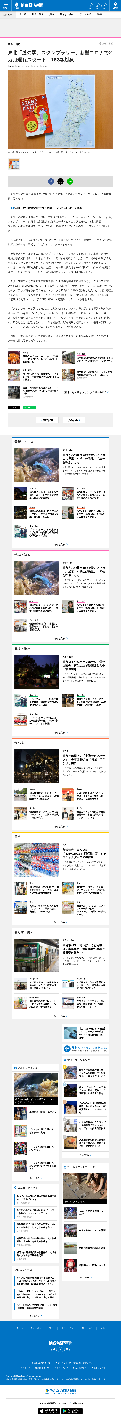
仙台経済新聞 (28, 5)
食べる (22, 14)
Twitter (97, 6)
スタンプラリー (23, 66)
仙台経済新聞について (40, 1363)
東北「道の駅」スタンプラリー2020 (85, 392)
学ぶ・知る (86, 14)
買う (51, 14)
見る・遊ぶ (38, 14)
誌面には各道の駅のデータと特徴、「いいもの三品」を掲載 (48, 207)
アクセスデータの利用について (36, 1368)
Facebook (90, 6)
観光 (12, 66)
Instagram (104, 6)
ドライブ (45, 66)
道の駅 (36, 66)
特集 (99, 14)
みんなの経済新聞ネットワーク (60, 1391)
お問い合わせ (62, 1368)
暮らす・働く (67, 14)
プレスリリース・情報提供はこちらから (75, 1363)
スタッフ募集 (99, 1368)
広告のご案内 (80, 1368)
